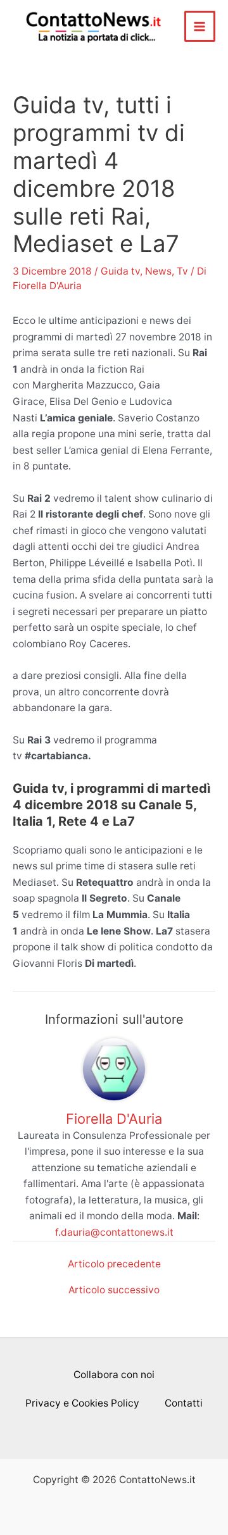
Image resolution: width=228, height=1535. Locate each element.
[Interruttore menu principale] (199, 26)
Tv (182, 271)
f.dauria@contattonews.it (114, 1232)
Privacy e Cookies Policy (82, 1403)
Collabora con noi (114, 1375)
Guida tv (120, 271)
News (158, 271)
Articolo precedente (114, 1264)
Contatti (184, 1403)
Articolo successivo (114, 1290)
